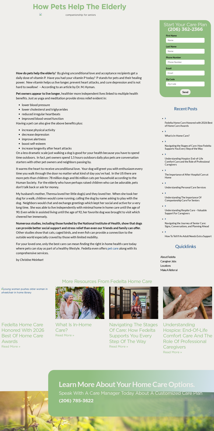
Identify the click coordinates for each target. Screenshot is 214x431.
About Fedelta (167, 257)
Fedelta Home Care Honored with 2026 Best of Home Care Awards (22, 333)
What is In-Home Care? (73, 327)
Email (168, 68)
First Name (171, 36)
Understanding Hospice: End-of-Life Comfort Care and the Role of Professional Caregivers (187, 335)
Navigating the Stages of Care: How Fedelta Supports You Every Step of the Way (133, 333)
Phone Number (173, 57)
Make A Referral (168, 270)
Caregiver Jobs (168, 261)
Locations (165, 265)
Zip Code (170, 79)
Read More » (10, 346)
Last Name (171, 46)
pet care (113, 248)
